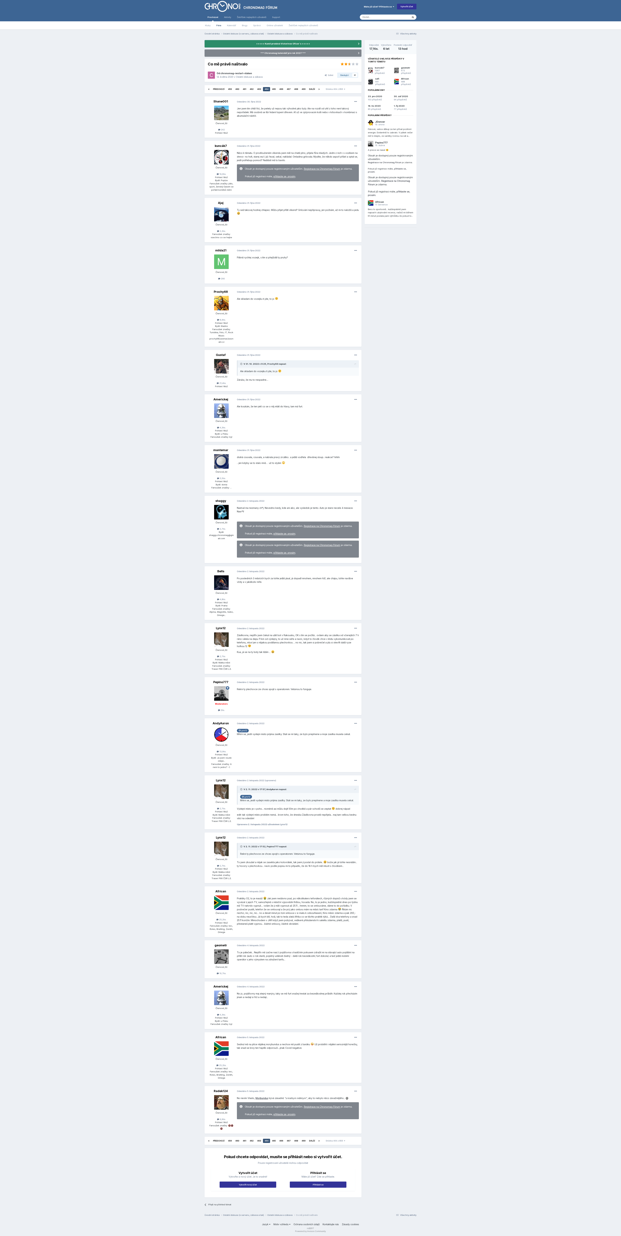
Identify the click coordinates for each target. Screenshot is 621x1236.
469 (303, 89)
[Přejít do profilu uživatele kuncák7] (221, 157)
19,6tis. (222, 174)
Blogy (244, 25)
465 (274, 89)
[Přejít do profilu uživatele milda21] (221, 261)
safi (377, 78)
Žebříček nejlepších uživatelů (303, 25)
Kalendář (231, 25)
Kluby (208, 25)
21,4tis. (222, 383)
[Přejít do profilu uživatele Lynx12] (221, 639)
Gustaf (221, 355)
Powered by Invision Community (310, 1231)
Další (312, 89)
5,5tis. (222, 478)
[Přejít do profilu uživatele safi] (370, 81)
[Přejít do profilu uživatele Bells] (221, 582)
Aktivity (227, 17)
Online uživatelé (275, 25)
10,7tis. (222, 973)
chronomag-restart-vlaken (236, 73)
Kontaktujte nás (331, 1224)
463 (259, 89)
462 (252, 89)
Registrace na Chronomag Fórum (322, 168)
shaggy (220, 500)
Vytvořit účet (406, 6)
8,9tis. (222, 319)
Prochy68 (221, 291)
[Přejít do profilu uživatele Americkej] (221, 410)
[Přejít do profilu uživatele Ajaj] (221, 214)
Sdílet (330, 75)
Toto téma (400, 17)
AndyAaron (221, 723)
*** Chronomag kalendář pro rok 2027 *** (283, 53)
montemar (220, 450)
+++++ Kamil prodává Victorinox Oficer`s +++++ (283, 43)
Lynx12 (221, 628)
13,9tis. (222, 751)
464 (266, 89)
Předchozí (218, 89)
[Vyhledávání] (412, 17)
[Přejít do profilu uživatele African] (221, 902)
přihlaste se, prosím (284, 176)
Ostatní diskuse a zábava (249, 76)
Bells (220, 571)
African (220, 891)
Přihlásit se (318, 1184)
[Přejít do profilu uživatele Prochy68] (221, 303)
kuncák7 (221, 146)
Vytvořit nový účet (248, 1184)
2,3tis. (222, 231)
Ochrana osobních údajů (307, 1224)
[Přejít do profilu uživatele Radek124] (221, 1102)
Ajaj (220, 203)
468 (296, 89)
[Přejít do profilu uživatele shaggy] (221, 512)
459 (230, 89)
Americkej (220, 399)
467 (289, 89)
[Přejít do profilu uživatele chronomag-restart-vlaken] (211, 75)
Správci (257, 25)
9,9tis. (222, 1119)
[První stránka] (209, 89)
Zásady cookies (350, 1224)
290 (222, 278)
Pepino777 (220, 682)
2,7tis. (222, 529)
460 (237, 89)
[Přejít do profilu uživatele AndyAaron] (221, 734)
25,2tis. (222, 919)
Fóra (218, 25)
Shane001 (220, 101)
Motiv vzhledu (281, 1224)
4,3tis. (222, 427)
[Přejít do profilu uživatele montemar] (221, 461)
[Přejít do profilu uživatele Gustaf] (221, 366)
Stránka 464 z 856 (335, 89)
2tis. (222, 710)
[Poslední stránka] (319, 89)
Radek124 (221, 1091)
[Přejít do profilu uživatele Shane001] (221, 113)
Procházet (212, 17)
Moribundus (262, 1098)
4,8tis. (222, 599)
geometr (221, 945)
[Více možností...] (355, 102)
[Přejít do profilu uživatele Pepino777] (221, 693)
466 (281, 89)
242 (222, 129)
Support (276, 17)
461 (244, 89)
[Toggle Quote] (241, 364)
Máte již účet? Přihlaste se (378, 6)
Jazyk (265, 1224)
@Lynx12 (243, 730)
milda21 (220, 250)
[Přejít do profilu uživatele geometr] (221, 956)
